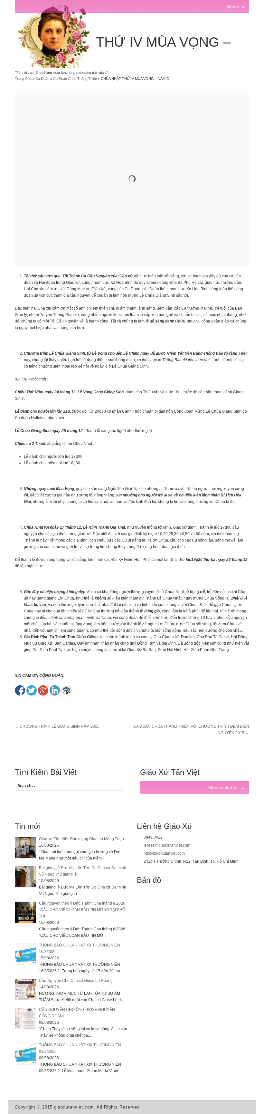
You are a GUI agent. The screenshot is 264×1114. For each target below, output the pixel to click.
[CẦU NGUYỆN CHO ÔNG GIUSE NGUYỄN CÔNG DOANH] (25, 1018)
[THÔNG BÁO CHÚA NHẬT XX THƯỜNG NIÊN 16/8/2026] (25, 954)
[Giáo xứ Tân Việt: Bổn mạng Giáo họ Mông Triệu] (25, 848)
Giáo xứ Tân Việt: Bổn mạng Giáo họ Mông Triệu (81, 839)
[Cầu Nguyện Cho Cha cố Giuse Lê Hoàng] (25, 989)
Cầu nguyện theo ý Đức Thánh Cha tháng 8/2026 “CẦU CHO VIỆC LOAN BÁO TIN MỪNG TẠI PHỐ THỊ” (82, 909)
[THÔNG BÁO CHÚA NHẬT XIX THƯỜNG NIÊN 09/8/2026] (25, 1054)
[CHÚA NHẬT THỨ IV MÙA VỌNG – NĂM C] (132, 178)
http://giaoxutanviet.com (164, 853)
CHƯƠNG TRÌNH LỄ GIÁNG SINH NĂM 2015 (57, 726)
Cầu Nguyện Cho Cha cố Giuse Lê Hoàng (76, 980)
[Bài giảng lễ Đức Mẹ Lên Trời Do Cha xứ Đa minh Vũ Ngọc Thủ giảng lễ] (25, 877)
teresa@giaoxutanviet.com (167, 845)
